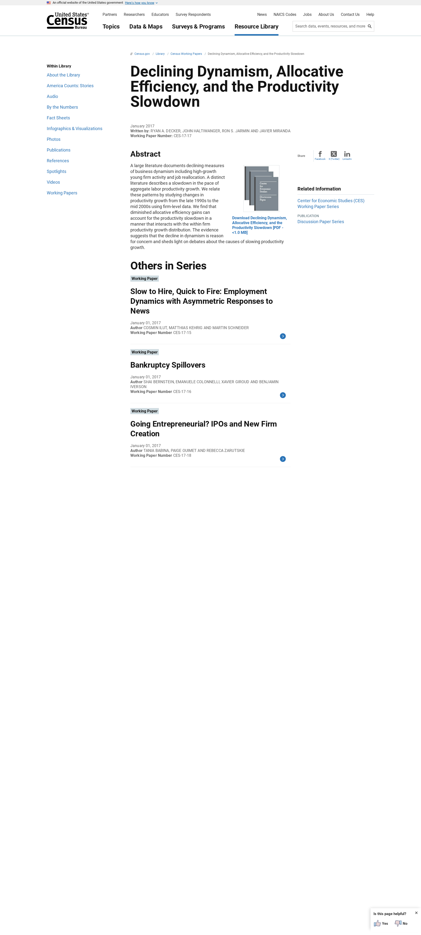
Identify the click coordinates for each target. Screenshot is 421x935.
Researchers (134, 15)
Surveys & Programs (198, 26)
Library (160, 54)
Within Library (59, 66)
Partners (110, 15)
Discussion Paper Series (320, 221)
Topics (111, 26)
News (262, 15)
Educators (160, 15)
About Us (326, 15)
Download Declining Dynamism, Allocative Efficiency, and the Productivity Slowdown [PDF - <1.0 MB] (259, 225)
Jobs (307, 15)
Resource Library (256, 26)
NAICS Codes (285, 15)
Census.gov (142, 54)
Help (370, 15)
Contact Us (350, 15)
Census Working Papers (187, 54)
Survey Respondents (193, 15)
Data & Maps (145, 26)
